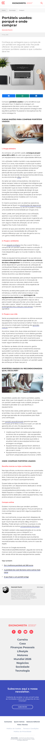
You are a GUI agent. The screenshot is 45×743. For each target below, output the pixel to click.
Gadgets (21, 10)
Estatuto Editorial (33, 722)
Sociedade (22, 666)
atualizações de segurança (30, 205)
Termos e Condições (31, 728)
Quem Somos (19, 722)
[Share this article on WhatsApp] (22, 95)
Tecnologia (12, 10)
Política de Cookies (14, 728)
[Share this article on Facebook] (8, 95)
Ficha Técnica (22, 725)
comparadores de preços (30, 526)
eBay (19, 177)
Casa (22, 643)
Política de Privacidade (22, 731)
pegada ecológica (13, 245)
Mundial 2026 (22, 659)
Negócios (22, 662)
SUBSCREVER (22, 707)
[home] (22, 3)
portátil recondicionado (14, 421)
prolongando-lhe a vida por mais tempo (17, 306)
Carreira (22, 639)
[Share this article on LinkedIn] (36, 95)
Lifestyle (22, 651)
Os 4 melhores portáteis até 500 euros (18, 565)
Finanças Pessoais (22, 647)
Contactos (8, 722)
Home (4, 10)
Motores (22, 655)
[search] (41, 3)
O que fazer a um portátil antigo (16, 577)
